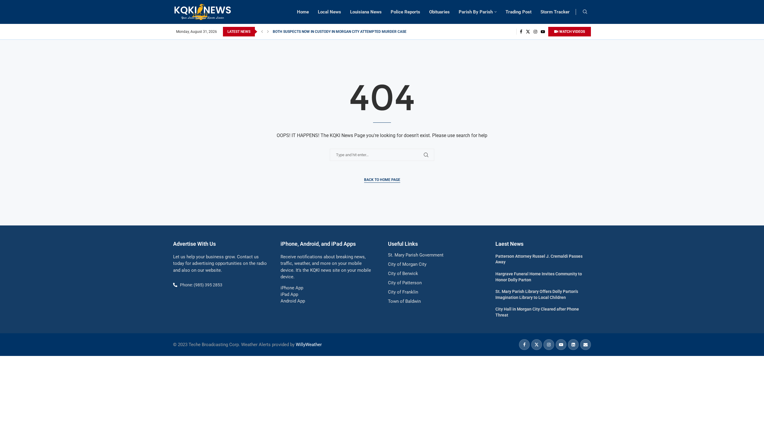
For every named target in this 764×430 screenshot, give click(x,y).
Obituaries (439, 12)
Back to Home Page (382, 180)
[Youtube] (542, 31)
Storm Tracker (555, 12)
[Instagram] (535, 31)
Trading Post (519, 12)
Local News (329, 12)
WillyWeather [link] (309, 344)
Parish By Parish (476, 12)
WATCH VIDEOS (571, 32)
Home (303, 12)
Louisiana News (366, 12)
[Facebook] (521, 31)
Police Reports (405, 12)
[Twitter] (528, 31)
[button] (262, 31)
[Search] (585, 12)
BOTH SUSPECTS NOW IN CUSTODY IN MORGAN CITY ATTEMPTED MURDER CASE (339, 32)
